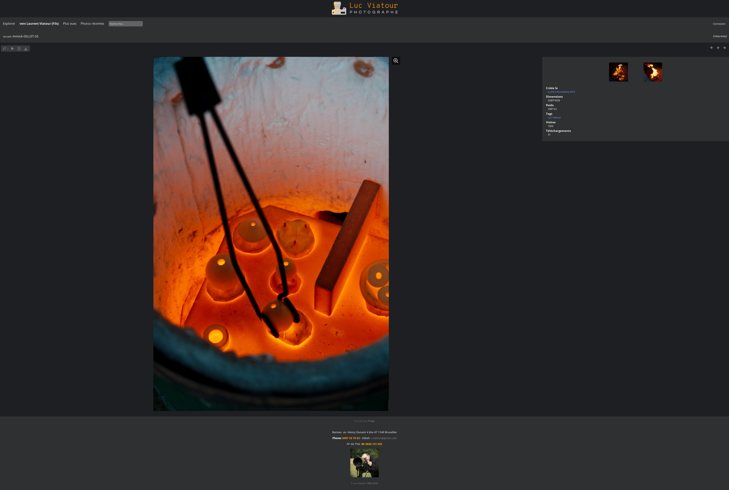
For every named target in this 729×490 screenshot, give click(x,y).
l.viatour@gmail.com (384, 438)
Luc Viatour (554, 117)
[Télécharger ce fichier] (25, 48)
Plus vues (70, 23)
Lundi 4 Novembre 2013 (561, 91)
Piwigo (371, 421)
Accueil (7, 36)
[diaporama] (12, 48)
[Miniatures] (711, 47)
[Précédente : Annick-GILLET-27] (718, 47)
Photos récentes (92, 23)
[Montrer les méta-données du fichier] (19, 48)
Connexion (719, 23)
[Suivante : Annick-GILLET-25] (724, 47)
